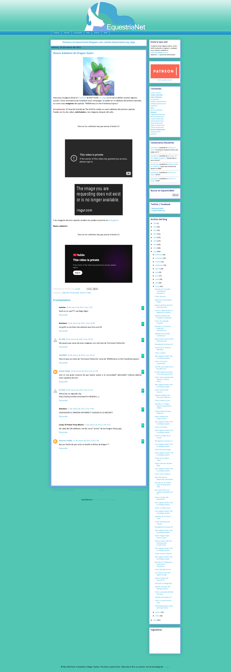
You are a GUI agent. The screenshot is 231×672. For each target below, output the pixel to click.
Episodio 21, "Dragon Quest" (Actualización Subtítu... (163, 406)
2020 (155, 223)
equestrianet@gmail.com (159, 53)
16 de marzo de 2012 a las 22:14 (79, 390)
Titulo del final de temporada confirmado (164, 478)
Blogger (166, 667)
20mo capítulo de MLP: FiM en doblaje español (164, 454)
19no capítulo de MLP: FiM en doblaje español (164, 470)
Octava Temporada (157, 127)
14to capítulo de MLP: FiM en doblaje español (163, 558)
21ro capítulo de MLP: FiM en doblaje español (164, 445)
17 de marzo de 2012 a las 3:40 (81, 409)
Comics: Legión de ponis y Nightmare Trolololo (164, 312)
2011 (155, 620)
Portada (56, 33)
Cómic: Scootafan (161, 427)
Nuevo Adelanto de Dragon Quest (161, 418)
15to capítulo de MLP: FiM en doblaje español (163, 549)
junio (157, 276)
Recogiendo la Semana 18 (164, 344)
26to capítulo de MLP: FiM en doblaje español (163, 357)
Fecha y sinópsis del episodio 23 (161, 579)
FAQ (88, 33)
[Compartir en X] (92, 289)
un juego (102, 98)
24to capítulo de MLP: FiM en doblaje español (163, 386)
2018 (155, 230)
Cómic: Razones (160, 297)
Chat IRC (66, 33)
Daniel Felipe (64, 371)
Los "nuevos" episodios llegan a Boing (163, 574)
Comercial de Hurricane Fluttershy (163, 412)
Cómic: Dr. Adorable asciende (162, 322)
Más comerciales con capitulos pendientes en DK (164, 492)
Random (153, 134)
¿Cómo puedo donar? (164, 80)
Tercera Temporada (157, 117)
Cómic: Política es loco (162, 401)
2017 (155, 234)
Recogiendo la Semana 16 (164, 527)
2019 (155, 227)
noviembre (159, 258)
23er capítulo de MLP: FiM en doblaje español (163, 423)
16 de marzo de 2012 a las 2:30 (79, 307)
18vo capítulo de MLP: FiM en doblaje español (164, 504)
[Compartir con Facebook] (94, 289)
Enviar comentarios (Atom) (104, 500)
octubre (158, 262)
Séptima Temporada (157, 125)
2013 (155, 248)
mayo (157, 279)
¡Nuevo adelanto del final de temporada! (163, 306)
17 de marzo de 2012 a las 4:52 (97, 425)
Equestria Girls (155, 132)
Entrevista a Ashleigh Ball (163, 583)
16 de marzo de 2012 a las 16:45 (79, 339)
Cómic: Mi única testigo (163, 450)
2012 (155, 252)
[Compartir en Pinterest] (97, 289)
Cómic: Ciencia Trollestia (163, 554)
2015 (155, 241)
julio (157, 272)
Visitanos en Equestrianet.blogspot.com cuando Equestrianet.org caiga (98, 42)
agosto (158, 269)
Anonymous (155, 148)
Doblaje (159, 101)
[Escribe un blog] (90, 289)
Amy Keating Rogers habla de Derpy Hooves (164, 607)
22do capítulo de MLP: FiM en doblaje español (164, 431)
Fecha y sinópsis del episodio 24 (161, 498)
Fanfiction (154, 106)
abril (157, 283)
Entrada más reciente (63, 490)
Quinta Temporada (157, 121)
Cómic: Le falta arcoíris (163, 508)
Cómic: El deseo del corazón (161, 391)
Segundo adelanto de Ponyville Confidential (163, 317)
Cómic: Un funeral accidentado (161, 363)
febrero (158, 612)
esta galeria (113, 220)
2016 (155, 237)
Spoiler (83, 293)
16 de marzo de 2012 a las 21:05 (84, 371)
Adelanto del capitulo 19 (163, 597)
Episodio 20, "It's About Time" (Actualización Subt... (163, 485)
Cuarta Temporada (157, 119)
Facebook (82, 98)
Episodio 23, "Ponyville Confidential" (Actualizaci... (162, 291)
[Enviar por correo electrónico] (88, 289)
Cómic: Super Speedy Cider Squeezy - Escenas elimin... (164, 379)
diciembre (159, 255)
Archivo (96, 33)
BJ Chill (62, 339)
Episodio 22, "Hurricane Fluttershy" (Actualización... (163, 328)
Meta (152, 108)
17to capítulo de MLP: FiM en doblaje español (163, 512)
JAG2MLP (63, 355)
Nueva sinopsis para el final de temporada (164, 340)
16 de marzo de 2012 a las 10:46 (81, 323)
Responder (63, 315)
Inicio (101, 490)
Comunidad (78, 33)
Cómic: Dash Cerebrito (162, 474)
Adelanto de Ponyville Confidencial (162, 335)
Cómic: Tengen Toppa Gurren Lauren (162, 537)
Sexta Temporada (157, 123)
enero (157, 616)
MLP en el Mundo (156, 110)
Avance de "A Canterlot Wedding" (163, 349)
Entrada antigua (137, 490)
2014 (155, 245)
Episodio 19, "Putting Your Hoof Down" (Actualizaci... (163, 564)
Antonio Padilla (65, 441)
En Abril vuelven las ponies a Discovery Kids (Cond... (164, 373)
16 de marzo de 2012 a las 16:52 (81, 355)
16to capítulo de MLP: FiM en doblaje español (163, 531)
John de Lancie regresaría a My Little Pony (164, 368)
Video (88, 293)
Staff (105, 33)
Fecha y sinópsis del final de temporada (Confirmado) (163, 543)
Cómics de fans (156, 93)
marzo (157, 286)
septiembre (159, 265)
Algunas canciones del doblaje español (162, 588)
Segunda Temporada (70, 293)
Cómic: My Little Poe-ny (163, 570)
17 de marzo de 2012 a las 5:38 (86, 441)
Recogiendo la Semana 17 (164, 441)
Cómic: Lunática (160, 353)
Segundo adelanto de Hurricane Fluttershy (162, 396)
